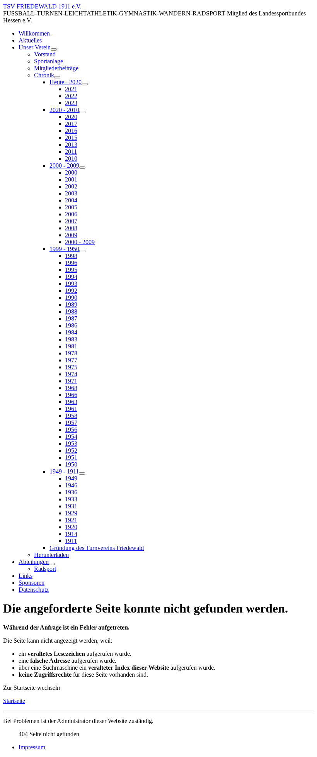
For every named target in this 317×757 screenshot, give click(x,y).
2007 (71, 221)
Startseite (14, 701)
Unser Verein (35, 47)
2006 (71, 214)
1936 (71, 492)
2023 (71, 103)
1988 (71, 311)
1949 (71, 478)
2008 (71, 228)
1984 (71, 332)
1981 (71, 346)
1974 (71, 374)
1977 (71, 360)
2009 (71, 235)
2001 (71, 179)
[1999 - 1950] (82, 251)
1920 (71, 527)
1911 (71, 541)
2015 (71, 137)
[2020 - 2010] (82, 112)
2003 (71, 193)
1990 (71, 297)
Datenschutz (34, 589)
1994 (71, 276)
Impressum (32, 747)
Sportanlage (48, 61)
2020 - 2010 (64, 110)
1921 (71, 520)
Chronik (44, 75)
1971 (71, 381)
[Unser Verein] (54, 49)
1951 (71, 457)
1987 (71, 318)
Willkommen (34, 33)
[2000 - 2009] (82, 167)
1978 (71, 353)
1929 (71, 513)
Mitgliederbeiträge (56, 68)
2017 (71, 124)
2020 (71, 117)
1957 (71, 422)
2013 (71, 144)
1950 (71, 464)
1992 (71, 290)
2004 (71, 200)
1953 (71, 443)
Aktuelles (30, 40)
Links (25, 575)
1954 (71, 436)
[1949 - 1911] (82, 473)
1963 (71, 402)
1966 (71, 395)
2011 (71, 151)
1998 (71, 256)
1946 (71, 485)
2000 (71, 172)
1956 (71, 429)
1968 (71, 388)
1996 (71, 263)
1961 (71, 409)
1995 (71, 269)
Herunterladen (51, 555)
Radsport (45, 568)
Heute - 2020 (65, 82)
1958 (71, 415)
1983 (71, 339)
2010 (71, 158)
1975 (71, 367)
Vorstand (45, 54)
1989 (71, 304)
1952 (71, 450)
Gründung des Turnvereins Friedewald (96, 548)
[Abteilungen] (52, 564)
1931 (71, 506)
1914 (71, 534)
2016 (71, 130)
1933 (71, 499)
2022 (71, 96)
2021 (71, 89)
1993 (71, 283)
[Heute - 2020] (85, 84)
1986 (71, 325)
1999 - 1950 (64, 249)
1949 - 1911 (64, 471)
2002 (71, 186)
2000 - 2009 (64, 165)
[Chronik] (57, 77)
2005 (71, 207)
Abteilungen (34, 561)
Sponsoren (31, 582)
